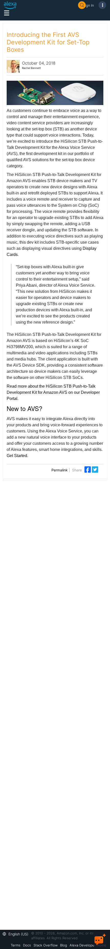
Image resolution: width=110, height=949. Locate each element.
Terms (15, 945)
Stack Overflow (46, 945)
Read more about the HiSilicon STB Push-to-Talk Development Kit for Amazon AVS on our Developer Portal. (53, 392)
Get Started (17, 455)
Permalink (59, 470)
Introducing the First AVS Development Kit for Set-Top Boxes (48, 42)
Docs (27, 945)
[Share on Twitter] (95, 469)
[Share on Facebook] (88, 469)
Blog (63, 945)
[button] (17, 933)
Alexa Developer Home (88, 945)
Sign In (88, 5)
